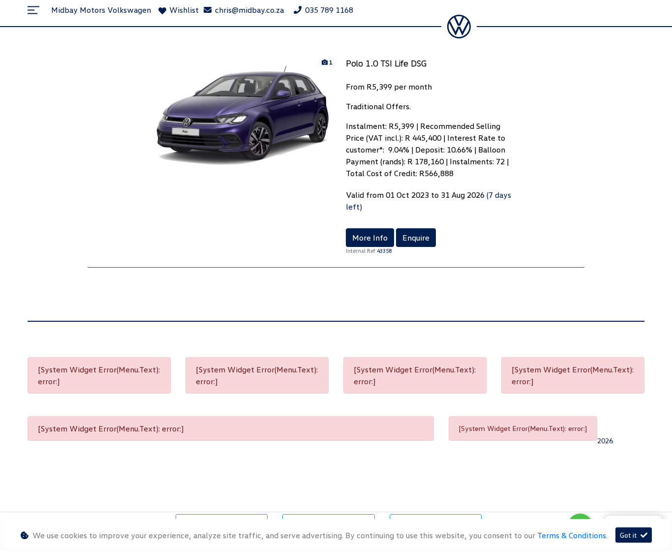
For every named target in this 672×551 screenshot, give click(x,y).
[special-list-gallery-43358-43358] (243, 114)
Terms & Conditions (571, 535)
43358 (384, 250)
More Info (370, 238)
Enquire (415, 238)
